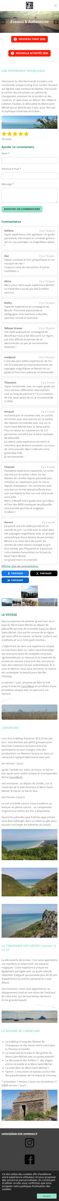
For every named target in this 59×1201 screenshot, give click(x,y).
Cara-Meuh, (16, 777)
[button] (54, 588)
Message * (8, 184)
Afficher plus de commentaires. (20, 566)
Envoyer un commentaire (22, 209)
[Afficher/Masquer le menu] (55, 5)
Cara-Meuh (27, 686)
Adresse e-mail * (11, 168)
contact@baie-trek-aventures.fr (19, 1133)
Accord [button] (46, 1196)
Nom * (5, 153)
